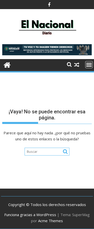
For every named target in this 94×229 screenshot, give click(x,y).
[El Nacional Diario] (7, 64)
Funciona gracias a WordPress (30, 214)
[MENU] (89, 64)
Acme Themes (50, 220)
